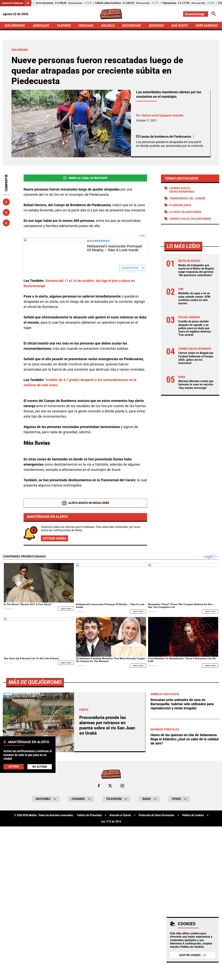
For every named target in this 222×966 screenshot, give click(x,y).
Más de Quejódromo (35, 682)
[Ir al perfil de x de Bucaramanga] (110, 785)
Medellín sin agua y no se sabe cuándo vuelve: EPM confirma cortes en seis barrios (194, 298)
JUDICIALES (40, 25)
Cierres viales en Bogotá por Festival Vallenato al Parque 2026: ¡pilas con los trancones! (196, 358)
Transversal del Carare (187, 198)
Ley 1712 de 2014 (111, 821)
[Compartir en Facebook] (6, 202)
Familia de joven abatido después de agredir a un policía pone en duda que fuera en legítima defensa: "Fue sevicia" (194, 328)
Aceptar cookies (190, 955)
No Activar (39, 766)
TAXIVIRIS (64, 25)
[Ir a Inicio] (111, 14)
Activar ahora (54, 538)
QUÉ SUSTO (179, 25)
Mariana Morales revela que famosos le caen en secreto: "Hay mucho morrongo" (196, 384)
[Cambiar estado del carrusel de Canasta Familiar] (28, 3)
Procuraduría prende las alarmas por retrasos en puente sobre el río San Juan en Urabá (107, 725)
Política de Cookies (192, 946)
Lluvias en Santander (185, 212)
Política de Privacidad (89, 815)
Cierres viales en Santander (190, 218)
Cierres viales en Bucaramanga (181, 190)
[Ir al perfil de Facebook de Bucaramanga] (99, 785)
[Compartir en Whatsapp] (6, 222)
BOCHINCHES (131, 25)
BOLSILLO (108, 25)
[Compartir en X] (6, 212)
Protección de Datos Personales (156, 815)
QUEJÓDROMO (15, 25)
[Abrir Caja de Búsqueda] (214, 14)
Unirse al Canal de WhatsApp (88, 178)
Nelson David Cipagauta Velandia (162, 115)
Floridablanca (180, 205)
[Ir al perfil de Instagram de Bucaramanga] (122, 785)
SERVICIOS (156, 25)
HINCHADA (86, 25)
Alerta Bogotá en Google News (89, 503)
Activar (13, 766)
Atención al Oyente (120, 815)
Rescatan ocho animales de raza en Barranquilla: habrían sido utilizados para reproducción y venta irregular (182, 704)
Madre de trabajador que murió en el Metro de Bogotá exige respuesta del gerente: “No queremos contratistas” (196, 270)
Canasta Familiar (12, 3)
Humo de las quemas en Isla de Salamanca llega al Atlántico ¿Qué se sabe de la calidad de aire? (185, 739)
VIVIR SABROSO (206, 25)
